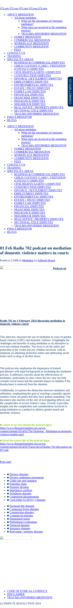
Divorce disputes (19, 474)
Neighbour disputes (20, 493)
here (48, 424)
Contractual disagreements (24, 496)
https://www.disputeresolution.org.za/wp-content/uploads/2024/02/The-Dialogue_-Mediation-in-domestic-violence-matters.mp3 (36, 431)
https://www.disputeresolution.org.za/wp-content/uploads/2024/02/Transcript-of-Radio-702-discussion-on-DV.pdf (36, 447)
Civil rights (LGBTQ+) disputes (28, 499)
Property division (19, 487)
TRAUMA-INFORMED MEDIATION (29, 597)
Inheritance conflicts (21, 490)
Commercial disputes (21, 515)
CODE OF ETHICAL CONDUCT (27, 591)
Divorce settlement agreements (27, 477)
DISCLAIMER (16, 594)
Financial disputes (20, 525)
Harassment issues (20, 518)
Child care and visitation (23, 480)
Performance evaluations (23, 521)
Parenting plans (18, 483)
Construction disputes (22, 512)
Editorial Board (46, 260)
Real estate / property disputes (26, 531)
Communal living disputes (24, 509)
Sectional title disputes (22, 505)
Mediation (27, 260)
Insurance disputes (20, 528)
